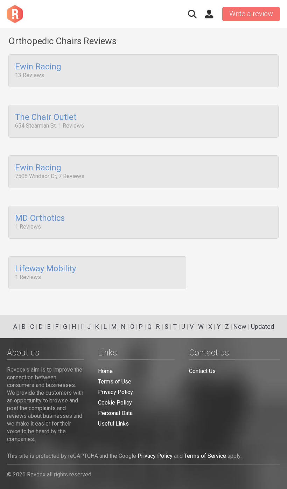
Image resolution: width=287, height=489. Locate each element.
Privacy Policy (115, 392)
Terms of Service (205, 456)
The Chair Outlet (45, 117)
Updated (262, 326)
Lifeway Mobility (45, 268)
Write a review (251, 13)
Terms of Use (114, 381)
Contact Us (202, 371)
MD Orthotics (40, 218)
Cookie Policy (115, 402)
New (239, 326)
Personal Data (115, 413)
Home (105, 371)
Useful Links (113, 423)
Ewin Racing (38, 67)
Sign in (209, 14)
